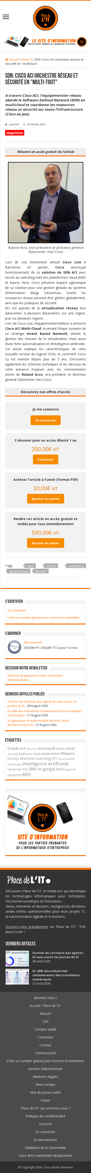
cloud (70, 748)
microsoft (47, 748)
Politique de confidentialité (45, 1116)
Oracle (13, 748)
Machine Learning (35, 758)
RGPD (60, 769)
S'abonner (46, 459)
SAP (22, 748)
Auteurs (45, 1013)
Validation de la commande (45, 1147)
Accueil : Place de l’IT (45, 1005)
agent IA (71, 769)
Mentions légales (45, 1076)
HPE (39, 769)
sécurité (41, 571)
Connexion (45, 1037)
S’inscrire (45, 1124)
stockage (12, 754)
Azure (60, 748)
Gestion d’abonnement (45, 1068)
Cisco (30, 566)
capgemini (14, 775)
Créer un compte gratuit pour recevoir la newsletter (43, 617)
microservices (19, 571)
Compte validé (45, 1029)
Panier (45, 1100)
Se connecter (45, 420)
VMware (67, 753)
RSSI (25, 769)
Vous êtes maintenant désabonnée (45, 1155)
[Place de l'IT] (45, 17)
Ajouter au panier (46, 499)
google (49, 769)
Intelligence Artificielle (45, 763)
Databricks (14, 769)
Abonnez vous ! (45, 997)
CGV (45, 1021)
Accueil (13, 59)
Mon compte (45, 1084)
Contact (45, 1045)
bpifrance (25, 754)
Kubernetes (76, 566)
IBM (32, 769)
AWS (26, 774)
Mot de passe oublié (45, 1092)
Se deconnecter (45, 1139)
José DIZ (14, 124)
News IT (26, 59)
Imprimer (14, 132)
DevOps (51, 566)
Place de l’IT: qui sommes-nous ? (45, 1108)
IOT (54, 758)
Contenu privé (45, 1053)
